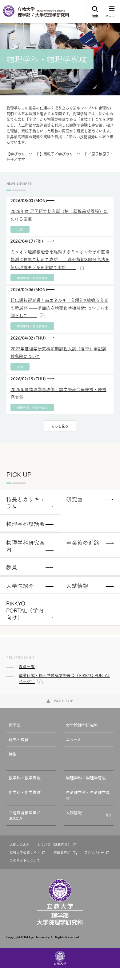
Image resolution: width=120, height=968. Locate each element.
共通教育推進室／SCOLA (25, 815)
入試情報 (74, 812)
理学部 (15, 725)
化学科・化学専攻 (25, 792)
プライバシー (94, 852)
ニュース (73, 739)
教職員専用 (62, 852)
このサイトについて (25, 860)
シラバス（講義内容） (54, 844)
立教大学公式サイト (25, 852)
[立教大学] (9, 15)
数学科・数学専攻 (25, 777)
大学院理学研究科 (82, 725)
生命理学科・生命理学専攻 (88, 795)
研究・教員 (19, 739)
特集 (13, 754)
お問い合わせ (20, 844)
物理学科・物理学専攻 (86, 777)
